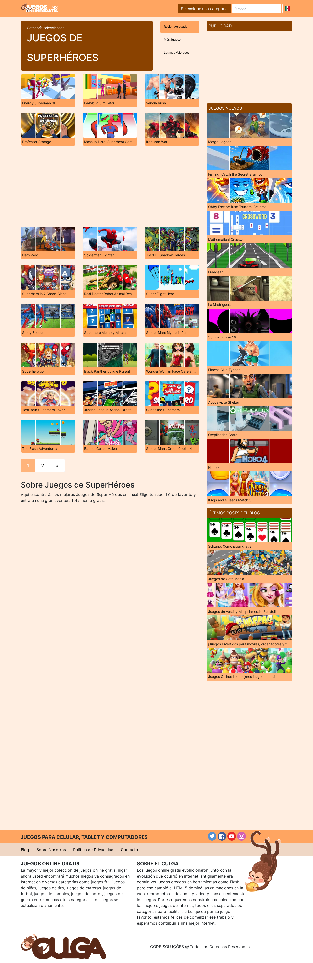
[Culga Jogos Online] (63, 946)
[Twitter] (212, 836)
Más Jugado (172, 39)
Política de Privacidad (93, 849)
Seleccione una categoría (204, 8)
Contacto (129, 849)
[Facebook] (222, 836)
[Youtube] (231, 836)
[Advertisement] (110, 186)
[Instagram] (241, 836)
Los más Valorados (176, 52)
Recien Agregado (175, 26)
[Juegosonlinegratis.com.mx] (39, 8)
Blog (25, 849)
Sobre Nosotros (51, 849)
